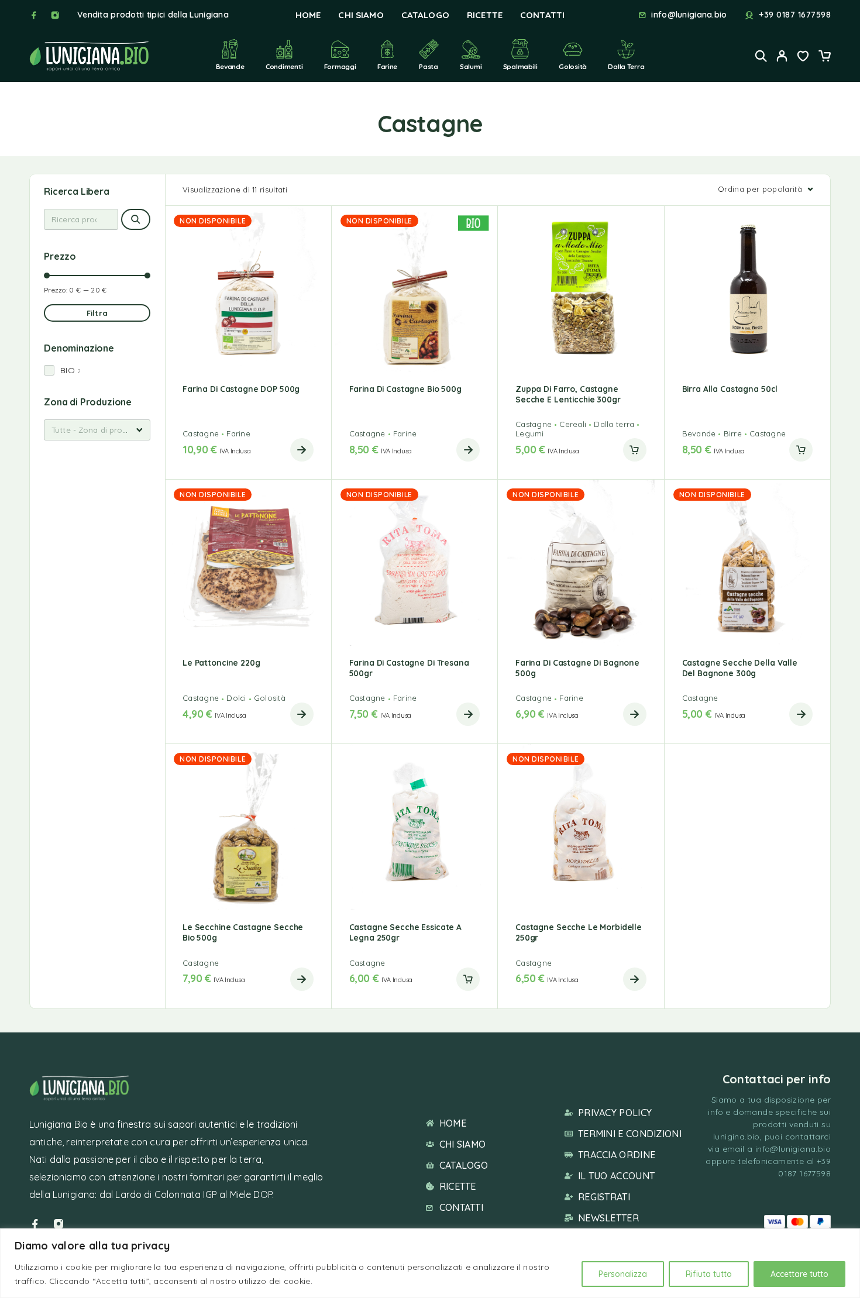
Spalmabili (520, 66)
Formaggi (340, 66)
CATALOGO (425, 14)
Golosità (573, 66)
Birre (733, 433)
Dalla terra (626, 66)
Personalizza (622, 1274)
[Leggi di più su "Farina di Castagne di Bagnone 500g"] (634, 714)
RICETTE (485, 14)
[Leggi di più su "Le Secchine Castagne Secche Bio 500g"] (302, 979)
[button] (634, 450)
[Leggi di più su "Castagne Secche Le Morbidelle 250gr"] (634, 979)
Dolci (236, 698)
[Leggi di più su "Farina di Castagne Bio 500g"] (468, 450)
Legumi (529, 433)
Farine (387, 66)
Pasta (428, 66)
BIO (67, 370)
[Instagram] (55, 15)
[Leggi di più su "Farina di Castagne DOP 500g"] (302, 450)
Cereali (572, 424)
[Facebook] (33, 15)
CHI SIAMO (360, 14)
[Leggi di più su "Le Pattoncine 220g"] (302, 714)
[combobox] (97, 429)
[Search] (761, 56)
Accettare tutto (799, 1274)
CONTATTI (542, 14)
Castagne (201, 433)
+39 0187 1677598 (795, 15)
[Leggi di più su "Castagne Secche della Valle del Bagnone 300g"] (801, 714)
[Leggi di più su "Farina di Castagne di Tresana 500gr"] (468, 714)
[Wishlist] (803, 57)
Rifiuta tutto (709, 1274)
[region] (430, 1263)
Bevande (230, 66)
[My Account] (782, 56)
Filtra (97, 313)
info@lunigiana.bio (689, 15)
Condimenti (284, 66)
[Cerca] (135, 219)
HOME (308, 14)
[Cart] (824, 57)
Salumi (470, 66)
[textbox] (97, 430)
